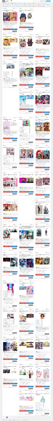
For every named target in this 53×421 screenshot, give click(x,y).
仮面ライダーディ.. (46, 243)
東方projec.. (22, 331)
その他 (33, 3)
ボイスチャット (35, 4)
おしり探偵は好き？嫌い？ (7, 36)
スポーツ (9, 3)
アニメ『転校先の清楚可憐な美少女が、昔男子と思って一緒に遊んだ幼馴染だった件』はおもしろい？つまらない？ (26, 227)
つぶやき (48, 4)
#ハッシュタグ (43, 4)
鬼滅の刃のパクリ (6, 29)
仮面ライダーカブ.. (38, 243)
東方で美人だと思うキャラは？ (24, 119)
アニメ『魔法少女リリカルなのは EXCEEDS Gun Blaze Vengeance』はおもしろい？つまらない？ (26, 255)
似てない (30, 356)
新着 (35, 3)
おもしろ (25, 3)
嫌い (13, 55)
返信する (21, 24)
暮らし (15, 3)
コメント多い (45, 3)
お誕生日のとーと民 (34, 6)
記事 (22, 4)
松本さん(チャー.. (23, 27)
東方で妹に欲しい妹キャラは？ (8, 147)
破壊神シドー (6, 271)
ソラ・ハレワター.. (22, 109)
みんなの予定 (17, 6)
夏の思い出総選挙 (25, 6)
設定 (43, 6)
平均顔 (41, 3)
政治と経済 (12, 3)
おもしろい (39, 56)
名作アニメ (4, 4)
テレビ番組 (15, 4)
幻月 (22, 163)
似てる (23, 356)
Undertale (39, 359)
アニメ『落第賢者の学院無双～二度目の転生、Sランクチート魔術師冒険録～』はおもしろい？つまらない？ (26, 64)
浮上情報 (6, 6)
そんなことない (30, 331)
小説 (31, 4)
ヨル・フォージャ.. (13, 271)
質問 (3, 6)
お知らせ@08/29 (39, 6)
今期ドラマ (12, 4)
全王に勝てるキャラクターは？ (8, 283)
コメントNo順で (6, 26)
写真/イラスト (25, 4)
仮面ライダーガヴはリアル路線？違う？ (26, 36)
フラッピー (10, 6)
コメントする (14, 31)
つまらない (46, 56)
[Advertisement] (42, 13)
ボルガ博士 (30, 27)
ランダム (38, 3)
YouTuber (19, 4)
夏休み (20, 6)
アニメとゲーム (29, 3)
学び (18, 3)
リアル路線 (22, 55)
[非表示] (15, 59)
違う (13, 29)
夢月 (30, 163)
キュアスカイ (30, 109)
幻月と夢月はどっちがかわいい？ (24, 147)
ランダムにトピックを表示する (17, 417)
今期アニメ (8, 4)
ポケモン (46, 359)
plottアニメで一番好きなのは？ (8, 63)
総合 (3, 3)
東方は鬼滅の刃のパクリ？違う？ (8, 10)
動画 (28, 4)
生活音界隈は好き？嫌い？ (7, 119)
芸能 (5, 3)
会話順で (11, 26)
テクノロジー (21, 3)
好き (6, 55)
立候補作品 (29, 6)
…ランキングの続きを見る (6, 77)
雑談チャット (39, 4)
